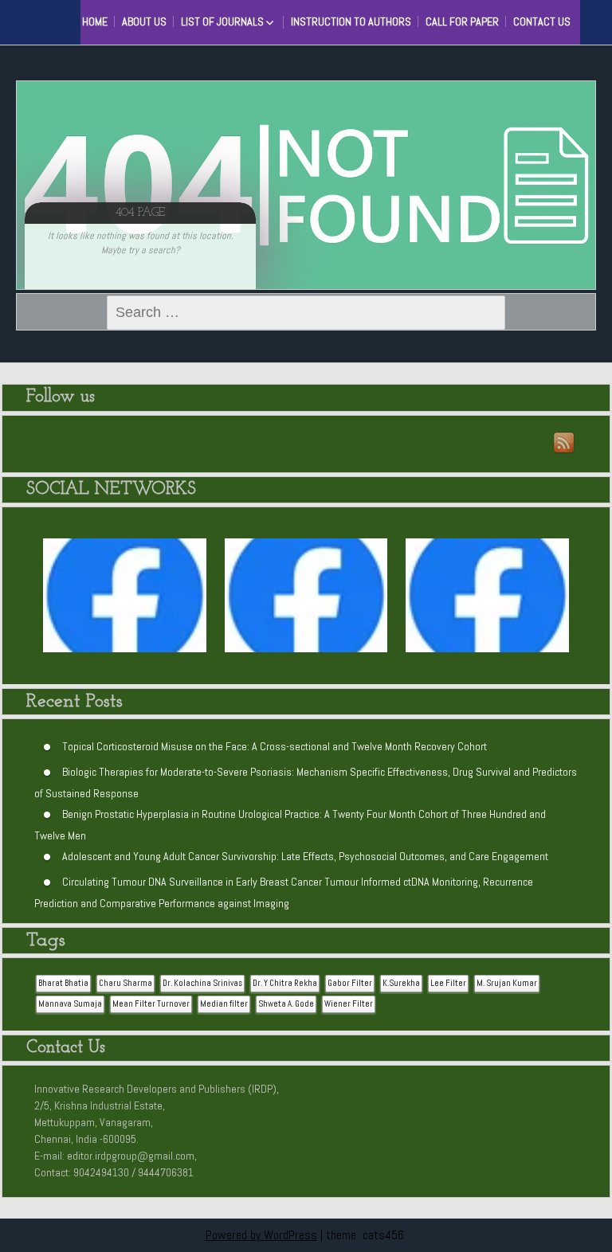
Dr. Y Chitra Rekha (285, 983)
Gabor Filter (350, 983)
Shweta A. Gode (286, 1004)
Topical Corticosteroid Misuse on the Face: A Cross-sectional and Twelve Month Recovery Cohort (274, 745)
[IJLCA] (487, 603)
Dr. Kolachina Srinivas (202, 983)
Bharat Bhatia (63, 983)
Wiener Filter (348, 1004)
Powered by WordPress (261, 1235)
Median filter (224, 1004)
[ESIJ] (124, 603)
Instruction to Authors (351, 21)
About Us (144, 21)
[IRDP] (79, 20)
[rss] (565, 443)
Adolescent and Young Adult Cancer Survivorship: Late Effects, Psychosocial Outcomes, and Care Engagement (305, 855)
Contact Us (542, 21)
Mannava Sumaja (70, 1004)
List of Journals (222, 21)
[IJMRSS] (306, 603)
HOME (95, 21)
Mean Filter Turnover (151, 1004)
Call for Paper (462, 21)
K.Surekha (401, 983)
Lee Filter (448, 983)
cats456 (383, 1235)
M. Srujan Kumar (507, 983)
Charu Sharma (125, 983)
